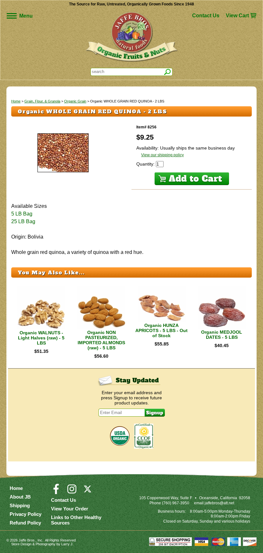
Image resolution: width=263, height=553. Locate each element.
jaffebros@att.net (219, 503)
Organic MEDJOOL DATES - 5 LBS (221, 334)
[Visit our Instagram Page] (72, 491)
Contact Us (205, 15)
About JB (20, 497)
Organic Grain (75, 101)
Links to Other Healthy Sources (76, 520)
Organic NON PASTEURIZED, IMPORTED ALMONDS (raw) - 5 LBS (101, 340)
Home (16, 101)
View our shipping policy (162, 155)
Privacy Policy (25, 514)
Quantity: (146, 164)
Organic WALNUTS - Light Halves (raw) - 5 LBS (41, 338)
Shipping (20, 505)
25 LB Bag (23, 221)
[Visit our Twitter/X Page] (87, 491)
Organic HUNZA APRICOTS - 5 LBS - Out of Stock (161, 330)
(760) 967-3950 (175, 503)
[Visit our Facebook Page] (56, 491)
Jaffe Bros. (27, 540)
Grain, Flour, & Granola (42, 101)
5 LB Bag (21, 213)
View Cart (237, 15)
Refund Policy (25, 522)
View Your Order (69, 508)
